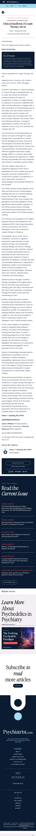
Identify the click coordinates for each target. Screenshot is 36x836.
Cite (19, 6)
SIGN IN (18, 773)
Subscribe (18, 685)
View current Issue (9, 582)
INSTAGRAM (18, 800)
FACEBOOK (18, 798)
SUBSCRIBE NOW (18, 783)
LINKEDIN (18, 803)
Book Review (11, 20)
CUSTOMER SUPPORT (18, 764)
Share (11, 6)
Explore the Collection (8, 624)
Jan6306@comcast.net (11, 420)
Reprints (24, 6)
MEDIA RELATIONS (18, 757)
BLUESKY (18, 808)
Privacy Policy (7, 823)
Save (7, 6)
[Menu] (4, 2)
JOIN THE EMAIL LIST (18, 777)
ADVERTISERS (18, 754)
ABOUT (18, 752)
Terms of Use (15, 823)
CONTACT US (18, 762)
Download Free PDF (18, 463)
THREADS (18, 806)
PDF (16, 6)
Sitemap (25, 828)
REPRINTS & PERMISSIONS (18, 759)
